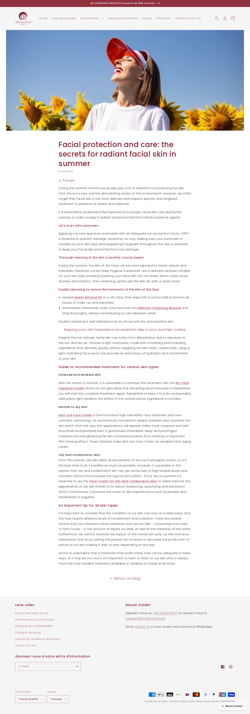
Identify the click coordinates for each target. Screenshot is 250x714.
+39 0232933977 (165, 613)
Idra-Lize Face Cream (75, 415)
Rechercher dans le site (31, 613)
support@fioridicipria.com (145, 618)
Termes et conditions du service (38, 639)
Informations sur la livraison (34, 619)
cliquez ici (142, 627)
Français (56, 699)
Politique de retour (28, 632)
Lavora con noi (25, 645)
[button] (91, 18)
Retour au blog (127, 578)
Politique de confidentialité (34, 626)
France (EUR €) (28, 699)
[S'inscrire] (77, 666)
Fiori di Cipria (160, 701)
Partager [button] (69, 180)
